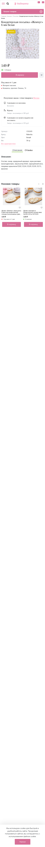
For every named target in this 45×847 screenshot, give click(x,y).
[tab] (17, 150)
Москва (36, 98)
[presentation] (38, 183)
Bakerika (29, 134)
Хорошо (22, 842)
